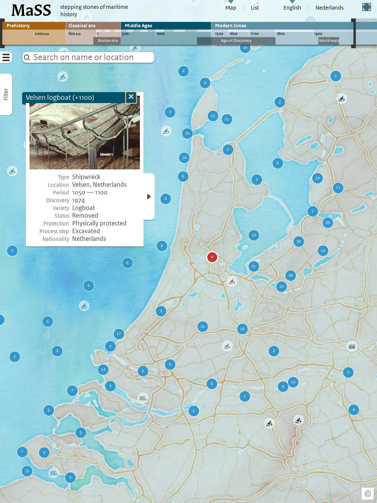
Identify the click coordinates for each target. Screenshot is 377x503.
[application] (188, 251)
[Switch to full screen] (366, 7)
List (255, 7)
